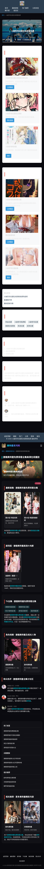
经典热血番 (10, 354)
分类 (19, 272)
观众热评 (38, 856)
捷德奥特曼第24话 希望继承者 (13, 763)
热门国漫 (23, 239)
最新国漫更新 (10, 351)
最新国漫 (24, 117)
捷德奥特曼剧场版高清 (10, 739)
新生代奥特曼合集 (10, 611)
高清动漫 (21, 326)
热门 (20, 436)
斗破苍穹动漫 (33, 322)
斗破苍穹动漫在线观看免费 (21, 203)
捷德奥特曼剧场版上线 (10, 767)
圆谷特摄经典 (34, 611)
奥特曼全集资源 (23, 611)
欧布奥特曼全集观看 (10, 778)
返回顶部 (7, 436)
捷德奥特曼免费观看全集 (18, 615)
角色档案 (31, 856)
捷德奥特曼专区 (10, 451)
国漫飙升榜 (8, 300)
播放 (8, 277)
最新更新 (15, 8)
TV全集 (25, 856)
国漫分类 (36, 376)
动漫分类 (10, 239)
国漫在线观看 (10, 326)
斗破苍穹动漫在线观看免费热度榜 (16, 296)
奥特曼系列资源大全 (10, 748)
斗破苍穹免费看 (20, 322)
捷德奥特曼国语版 (10, 607)
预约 (8, 156)
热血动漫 (8, 322)
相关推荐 (22, 861)
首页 (6, 8)
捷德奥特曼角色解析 (29, 617)
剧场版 (29, 701)
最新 (14, 436)
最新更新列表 (8, 303)
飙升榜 (7, 10)
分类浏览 (35, 8)
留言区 (16, 10)
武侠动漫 (30, 326)
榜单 (32, 436)
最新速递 (21, 414)
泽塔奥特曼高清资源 (10, 782)
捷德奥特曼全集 (15, 530)
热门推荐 (25, 8)
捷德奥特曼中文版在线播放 (12, 735)
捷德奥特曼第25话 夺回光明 (12, 759)
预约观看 (10, 120)
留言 (38, 436)
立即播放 (10, 87)
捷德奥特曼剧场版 (16, 586)
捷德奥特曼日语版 (24, 607)
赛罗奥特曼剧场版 (9, 786)
